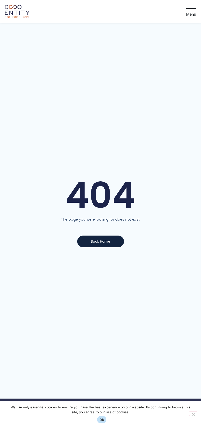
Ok (102, 420)
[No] (193, 414)
